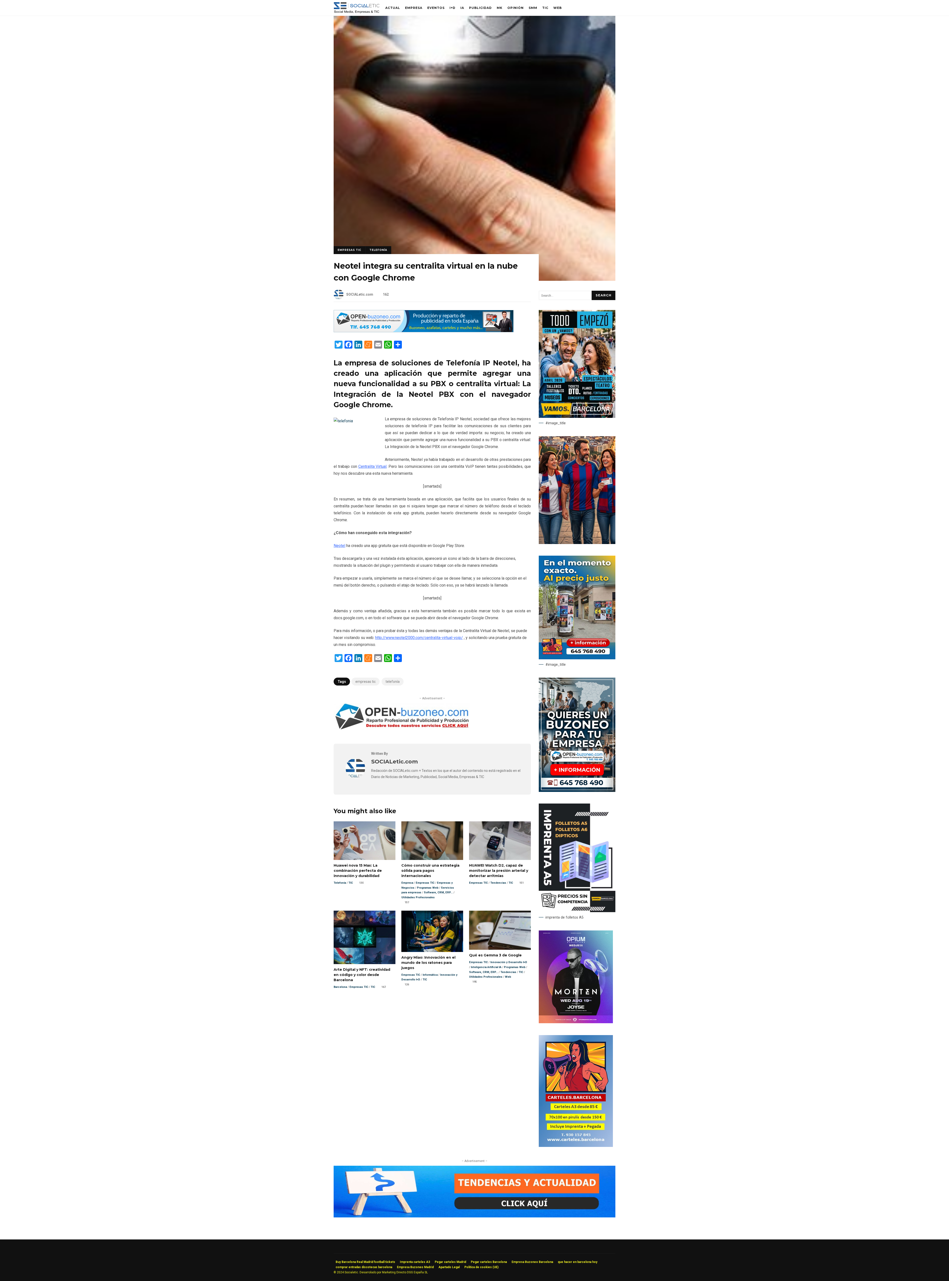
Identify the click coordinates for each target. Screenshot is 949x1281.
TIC (545, 8)
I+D (452, 8)
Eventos (436, 8)
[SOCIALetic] (356, 9)
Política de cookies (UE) (481, 1267)
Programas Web (427, 887)
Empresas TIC (349, 250)
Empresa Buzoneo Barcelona (532, 1262)
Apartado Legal (449, 1267)
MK (499, 8)
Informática (430, 974)
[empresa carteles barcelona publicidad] (576, 1146)
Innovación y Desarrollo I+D (508, 962)
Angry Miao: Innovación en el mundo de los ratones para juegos (432, 931)
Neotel (339, 545)
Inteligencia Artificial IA (486, 967)
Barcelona (340, 987)
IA (462, 8)
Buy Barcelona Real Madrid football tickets (365, 1262)
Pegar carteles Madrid (450, 1262)
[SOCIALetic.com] (355, 776)
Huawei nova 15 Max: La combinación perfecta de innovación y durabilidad (364, 840)
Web (557, 8)
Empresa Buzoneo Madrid (415, 1267)
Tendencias (498, 882)
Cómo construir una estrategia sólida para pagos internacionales (432, 840)
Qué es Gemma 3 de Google (500, 930)
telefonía (393, 682)
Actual (392, 8)
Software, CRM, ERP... (438, 892)
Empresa (413, 8)
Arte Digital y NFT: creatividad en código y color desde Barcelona (364, 937)
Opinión (515, 8)
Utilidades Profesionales (418, 897)
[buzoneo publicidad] (424, 331)
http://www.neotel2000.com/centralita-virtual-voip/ (419, 637)
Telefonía (378, 250)
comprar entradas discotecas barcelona (364, 1267)
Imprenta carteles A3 (415, 1262)
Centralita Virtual (372, 466)
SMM (533, 8)
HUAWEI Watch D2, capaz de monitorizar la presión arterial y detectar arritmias (500, 840)
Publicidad (480, 8)
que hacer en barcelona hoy (577, 1262)
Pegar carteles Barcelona (489, 1262)
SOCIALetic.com (359, 294)
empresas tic (365, 682)
